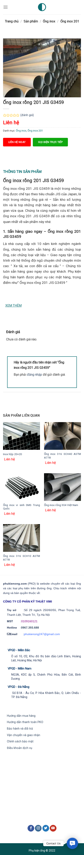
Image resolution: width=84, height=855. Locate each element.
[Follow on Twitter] (45, 828)
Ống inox (49, 21)
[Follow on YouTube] (53, 828)
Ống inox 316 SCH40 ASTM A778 (62, 455)
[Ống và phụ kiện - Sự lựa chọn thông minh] (42, 7)
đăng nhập (34, 374)
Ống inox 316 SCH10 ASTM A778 (21, 557)
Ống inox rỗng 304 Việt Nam (61, 505)
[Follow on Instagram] (38, 828)
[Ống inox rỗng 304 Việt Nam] (62, 487)
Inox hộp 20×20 (12, 454)
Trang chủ (12, 21)
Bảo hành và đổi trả (20, 728)
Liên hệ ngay (16, 142)
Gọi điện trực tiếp (50, 142)
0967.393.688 (30, 627)
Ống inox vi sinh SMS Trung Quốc (21, 506)
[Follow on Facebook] (31, 828)
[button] (72, 843)
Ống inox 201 (69, 21)
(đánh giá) (27, 115)
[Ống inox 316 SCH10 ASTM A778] (21, 538)
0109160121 (29, 621)
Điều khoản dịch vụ (19, 748)
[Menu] (5, 7)
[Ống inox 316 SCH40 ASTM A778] (62, 436)
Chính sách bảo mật (20, 741)
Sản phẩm (31, 21)
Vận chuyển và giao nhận (23, 735)
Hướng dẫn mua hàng (21, 716)
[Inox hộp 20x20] (21, 436)
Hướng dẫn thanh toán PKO (25, 722)
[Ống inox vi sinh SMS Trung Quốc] (21, 487)
